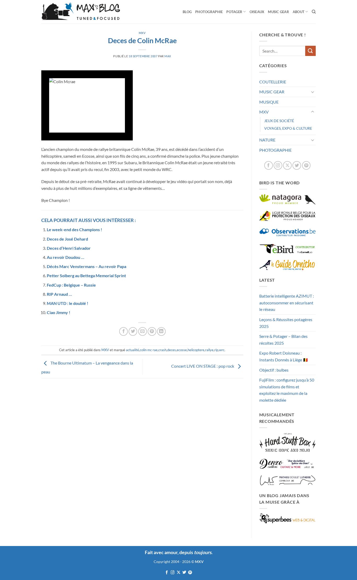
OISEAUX (257, 12)
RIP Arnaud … (59, 294)
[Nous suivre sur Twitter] (296, 165)
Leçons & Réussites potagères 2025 (285, 323)
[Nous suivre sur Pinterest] (306, 165)
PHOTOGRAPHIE (209, 12)
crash (162, 350)
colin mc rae (149, 350)
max (167, 56)
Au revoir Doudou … (65, 257)
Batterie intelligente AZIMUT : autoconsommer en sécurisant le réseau (286, 302)
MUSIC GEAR (278, 12)
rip (216, 350)
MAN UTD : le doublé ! (67, 303)
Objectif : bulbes (274, 369)
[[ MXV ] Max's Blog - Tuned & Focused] (80, 12)
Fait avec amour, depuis (178, 552)
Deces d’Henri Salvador (69, 248)
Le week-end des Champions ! (74, 229)
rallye (209, 350)
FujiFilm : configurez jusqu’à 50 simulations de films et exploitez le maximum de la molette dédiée (286, 389)
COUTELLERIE (272, 81)
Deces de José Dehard (67, 238)
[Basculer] (312, 92)
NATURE (267, 139)
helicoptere (196, 350)
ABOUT (298, 12)
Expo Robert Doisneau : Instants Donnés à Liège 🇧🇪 (283, 356)
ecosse (182, 350)
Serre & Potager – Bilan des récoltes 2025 (283, 339)
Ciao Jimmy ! (58, 312)
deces (171, 350)
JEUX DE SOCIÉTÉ (279, 120)
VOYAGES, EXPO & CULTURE (288, 128)
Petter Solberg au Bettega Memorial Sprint (86, 275)
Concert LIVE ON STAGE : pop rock (203, 366)
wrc (221, 350)
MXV (142, 33)
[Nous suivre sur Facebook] (268, 165)
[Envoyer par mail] (142, 331)
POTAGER (234, 12)
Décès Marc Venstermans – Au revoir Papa (86, 266)
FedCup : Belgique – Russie (71, 284)
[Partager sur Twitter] (133, 331)
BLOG (187, 12)
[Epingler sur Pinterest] (152, 331)
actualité (132, 350)
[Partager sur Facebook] (123, 331)
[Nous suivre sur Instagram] (278, 165)
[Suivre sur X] (287, 165)
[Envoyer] (310, 51)
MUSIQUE (269, 101)
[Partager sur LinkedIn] (161, 331)
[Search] (314, 12)
